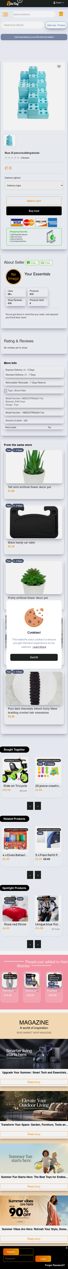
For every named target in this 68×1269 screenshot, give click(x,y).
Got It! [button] (34, 657)
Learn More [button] (39, 647)
